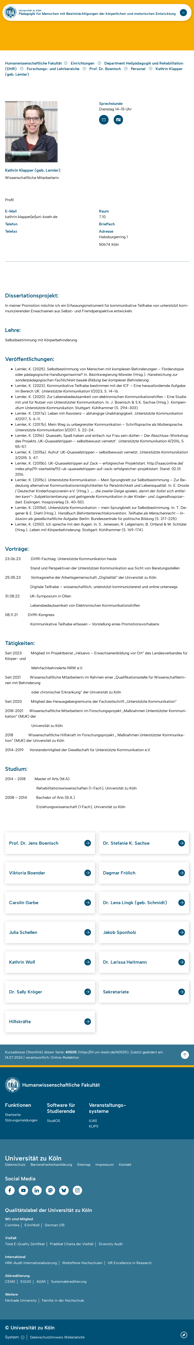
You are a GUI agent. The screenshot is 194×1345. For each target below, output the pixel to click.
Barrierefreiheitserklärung (51, 1165)
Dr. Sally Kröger (25, 992)
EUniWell (32, 1225)
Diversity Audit (111, 1244)
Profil (9, 200)
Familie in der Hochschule (63, 1300)
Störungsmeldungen (21, 1120)
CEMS (10, 1281)
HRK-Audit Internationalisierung (31, 1263)
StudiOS (53, 1121)
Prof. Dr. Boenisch (105, 69)
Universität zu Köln (30, 10)
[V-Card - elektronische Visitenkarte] (118, 120)
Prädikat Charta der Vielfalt (71, 1244)
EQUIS (25, 1281)
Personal (139, 69)
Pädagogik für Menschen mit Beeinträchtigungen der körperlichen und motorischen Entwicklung (97, 14)
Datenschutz (15, 1165)
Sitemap (83, 1165)
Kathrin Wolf (22, 962)
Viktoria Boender (27, 873)
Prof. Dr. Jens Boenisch (33, 843)
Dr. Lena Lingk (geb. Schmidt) (135, 902)
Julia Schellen (23, 932)
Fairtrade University (21, 1300)
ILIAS (93, 1121)
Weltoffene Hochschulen (82, 1263)
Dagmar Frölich (119, 873)
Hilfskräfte (20, 1021)
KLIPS (93, 1126)
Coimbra (12, 1225)
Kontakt (125, 1165)
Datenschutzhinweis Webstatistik (57, 1337)
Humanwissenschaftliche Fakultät (33, 63)
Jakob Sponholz (119, 932)
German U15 (55, 1225)
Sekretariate (116, 992)
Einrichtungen (83, 63)
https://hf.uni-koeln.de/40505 (103, 1052)
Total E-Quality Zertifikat (25, 1244)
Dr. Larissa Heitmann (125, 962)
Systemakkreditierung (68, 1281)
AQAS (41, 1281)
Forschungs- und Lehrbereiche (53, 69)
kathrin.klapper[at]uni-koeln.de (31, 217)
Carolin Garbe (23, 902)
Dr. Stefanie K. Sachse (126, 843)
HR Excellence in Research (130, 1263)
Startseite (13, 1115)
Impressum (104, 1165)
